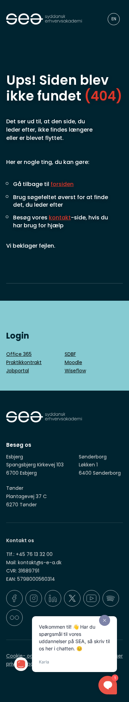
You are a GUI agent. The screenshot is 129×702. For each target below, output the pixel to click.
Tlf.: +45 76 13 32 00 (29, 554)
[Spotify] (111, 598)
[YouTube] (91, 598)
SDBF (70, 354)
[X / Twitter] (72, 598)
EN (113, 19)
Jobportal (17, 370)
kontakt (60, 217)
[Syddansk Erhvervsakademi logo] (46, 19)
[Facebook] (14, 598)
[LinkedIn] (53, 598)
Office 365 (19, 354)
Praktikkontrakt (24, 362)
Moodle (73, 362)
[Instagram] (33, 598)
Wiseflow (75, 370)
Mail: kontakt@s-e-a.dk (34, 562)
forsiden (62, 184)
